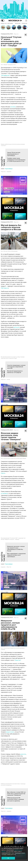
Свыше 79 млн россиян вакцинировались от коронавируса (13, 154)
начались (13, 107)
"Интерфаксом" (5, 75)
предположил (10, 732)
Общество (16, 34)
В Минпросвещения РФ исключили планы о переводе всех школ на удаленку (15, 799)
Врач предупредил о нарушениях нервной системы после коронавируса (16, 555)
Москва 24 (14, 20)
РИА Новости (5, 288)
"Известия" (17, 660)
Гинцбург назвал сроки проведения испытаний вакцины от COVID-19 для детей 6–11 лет (16, 160)
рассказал (17, 327)
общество (3, 171)
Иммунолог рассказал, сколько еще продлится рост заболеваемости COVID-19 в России (16, 549)
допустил (23, 754)
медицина (9, 171)
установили (4, 493)
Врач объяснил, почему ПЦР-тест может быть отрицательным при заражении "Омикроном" (16, 793)
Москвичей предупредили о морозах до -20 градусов (15, 371)
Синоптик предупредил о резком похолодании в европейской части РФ (16, 367)
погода (8, 379)
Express (3, 473)
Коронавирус (9, 169)
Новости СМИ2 (4, 196)
